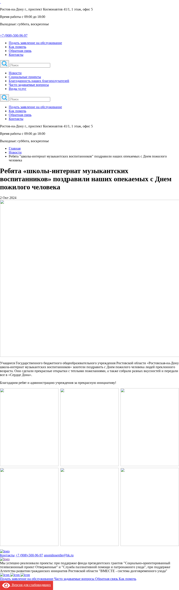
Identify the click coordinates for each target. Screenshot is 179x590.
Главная (15, 148)
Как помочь (17, 47)
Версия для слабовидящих (30, 585)
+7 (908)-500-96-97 (29, 555)
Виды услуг (17, 89)
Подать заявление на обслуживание (35, 43)
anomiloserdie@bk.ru (59, 555)
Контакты (16, 54)
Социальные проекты (25, 77)
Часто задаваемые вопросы (29, 85)
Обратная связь (20, 51)
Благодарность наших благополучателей (39, 81)
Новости (15, 73)
